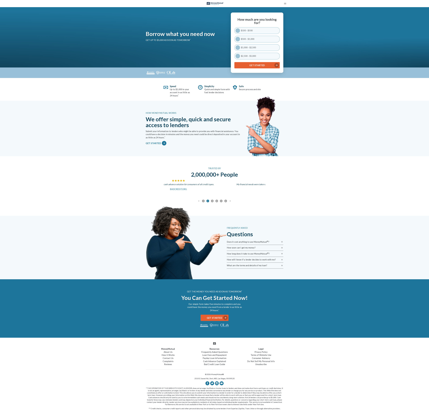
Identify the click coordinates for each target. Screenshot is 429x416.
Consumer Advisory (261, 358)
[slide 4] (216, 201)
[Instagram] (217, 383)
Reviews (168, 364)
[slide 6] (225, 201)
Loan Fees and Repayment (214, 355)
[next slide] (230, 201)
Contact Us (168, 358)
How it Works (168, 355)
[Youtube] (221, 383)
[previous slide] (199, 201)
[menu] (285, 3)
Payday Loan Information (214, 358)
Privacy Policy (260, 352)
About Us (168, 352)
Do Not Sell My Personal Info (261, 361)
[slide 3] (212, 201)
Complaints (168, 361)
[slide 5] (221, 201)
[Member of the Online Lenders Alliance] (171, 72)
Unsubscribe (261, 364)
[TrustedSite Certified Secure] (151, 72)
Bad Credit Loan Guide (214, 364)
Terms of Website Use (261, 355)
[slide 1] (203, 201)
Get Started (257, 65)
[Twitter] (212, 383)
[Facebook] (207, 383)
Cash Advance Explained (214, 361)
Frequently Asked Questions (214, 352)
